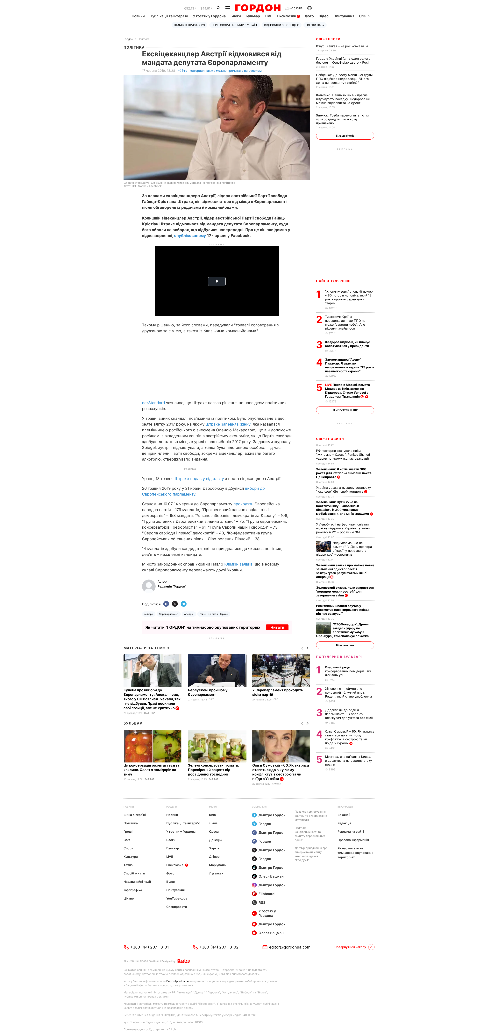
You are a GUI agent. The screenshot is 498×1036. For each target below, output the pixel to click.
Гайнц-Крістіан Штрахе (214, 614)
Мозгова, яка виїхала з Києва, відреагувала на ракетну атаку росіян (348, 760)
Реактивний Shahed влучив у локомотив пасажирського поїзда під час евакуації (342, 609)
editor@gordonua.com (289, 947)
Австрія (189, 614)
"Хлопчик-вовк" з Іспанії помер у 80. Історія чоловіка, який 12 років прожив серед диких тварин (349, 297)
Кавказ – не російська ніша (342, 46)
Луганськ (216, 873)
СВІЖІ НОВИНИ (330, 439)
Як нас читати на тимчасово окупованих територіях (355, 852)
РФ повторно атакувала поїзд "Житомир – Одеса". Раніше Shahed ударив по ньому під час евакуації (343, 454)
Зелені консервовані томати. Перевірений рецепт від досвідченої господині (213, 769)
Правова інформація (353, 840)
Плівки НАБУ (315, 25)
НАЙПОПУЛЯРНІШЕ (334, 281)
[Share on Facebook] (166, 604)
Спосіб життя (134, 873)
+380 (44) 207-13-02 (218, 947)
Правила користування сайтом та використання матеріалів (311, 815)
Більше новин (345, 645)
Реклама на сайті (351, 831)
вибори (148, 614)
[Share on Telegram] (184, 604)
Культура (131, 857)
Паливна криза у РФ (189, 25)
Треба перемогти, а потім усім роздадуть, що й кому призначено (342, 119)
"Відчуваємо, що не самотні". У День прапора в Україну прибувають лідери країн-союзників (344, 548)
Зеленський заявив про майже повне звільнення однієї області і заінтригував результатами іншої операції (345, 571)
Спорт (128, 848)
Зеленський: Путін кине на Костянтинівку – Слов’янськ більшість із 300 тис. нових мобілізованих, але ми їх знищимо (343, 508)
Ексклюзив (287, 16)
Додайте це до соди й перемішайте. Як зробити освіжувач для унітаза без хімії (349, 714)
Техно (128, 865)
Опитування (343, 16)
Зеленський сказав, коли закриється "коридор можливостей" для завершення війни (345, 591)
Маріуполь (217, 865)
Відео (324, 16)
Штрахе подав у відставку (199, 478)
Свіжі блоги (328, 39)
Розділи (171, 806)
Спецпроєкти (176, 907)
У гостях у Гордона (209, 16)
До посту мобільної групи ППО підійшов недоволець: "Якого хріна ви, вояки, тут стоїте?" (344, 79)
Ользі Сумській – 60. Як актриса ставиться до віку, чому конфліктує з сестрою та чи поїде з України (280, 772)
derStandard (153, 402)
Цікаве (129, 898)
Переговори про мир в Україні (235, 25)
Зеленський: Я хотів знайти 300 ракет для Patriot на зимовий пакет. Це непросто (344, 473)
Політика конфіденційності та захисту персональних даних (310, 834)
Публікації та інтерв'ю (169, 16)
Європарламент (168, 614)
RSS (262, 902)
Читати (277, 627)
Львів (213, 823)
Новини (138, 16)
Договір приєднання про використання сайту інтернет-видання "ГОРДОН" (311, 854)
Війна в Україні (135, 815)
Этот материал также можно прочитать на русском (221, 70)
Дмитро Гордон (272, 815)
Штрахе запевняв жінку (228, 424)
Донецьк (215, 840)
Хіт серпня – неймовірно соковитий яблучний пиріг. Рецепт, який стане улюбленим (349, 692)
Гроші (128, 831)
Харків (214, 848)
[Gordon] (258, 8)
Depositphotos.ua (177, 981)
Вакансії (344, 815)
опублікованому (190, 235)
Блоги (236, 16)
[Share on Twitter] (175, 604)
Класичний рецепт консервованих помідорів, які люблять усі (348, 671)
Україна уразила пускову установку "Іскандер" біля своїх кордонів (343, 489)
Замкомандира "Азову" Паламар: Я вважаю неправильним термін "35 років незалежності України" (349, 365)
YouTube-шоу (176, 898)
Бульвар (253, 16)
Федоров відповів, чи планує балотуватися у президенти (347, 344)
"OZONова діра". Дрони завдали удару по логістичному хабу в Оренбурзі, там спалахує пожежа (342, 630)
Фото (309, 16)
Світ (211, 699)
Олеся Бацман (271, 876)
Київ (212, 815)
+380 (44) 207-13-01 (149, 947)
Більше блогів (345, 135)
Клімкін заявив (238, 564)
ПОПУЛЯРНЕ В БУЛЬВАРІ (339, 657)
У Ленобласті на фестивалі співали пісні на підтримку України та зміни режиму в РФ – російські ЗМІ (343, 528)
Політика (143, 39)
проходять (243, 504)
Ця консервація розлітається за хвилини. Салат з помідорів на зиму (151, 769)
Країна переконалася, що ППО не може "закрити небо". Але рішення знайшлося (345, 322)
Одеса (214, 831)
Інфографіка (133, 890)
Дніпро (214, 857)
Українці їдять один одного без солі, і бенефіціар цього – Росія (343, 60)
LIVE (268, 16)
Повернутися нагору (350, 947)
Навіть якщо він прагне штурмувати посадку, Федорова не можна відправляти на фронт (343, 99)
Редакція (344, 823)
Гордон (128, 39)
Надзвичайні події (137, 882)
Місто (213, 806)
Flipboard (266, 894)
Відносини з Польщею (281, 25)
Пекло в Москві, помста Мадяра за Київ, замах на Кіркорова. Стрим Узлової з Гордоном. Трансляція (347, 390)
